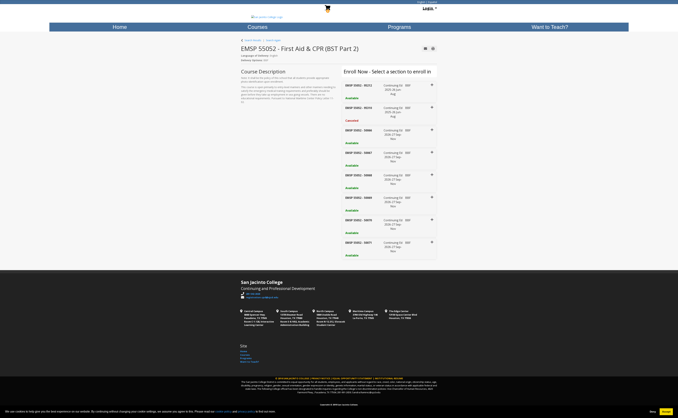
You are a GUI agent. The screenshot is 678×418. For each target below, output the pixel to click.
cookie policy (223, 411)
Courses (257, 27)
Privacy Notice (320, 378)
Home (120, 27)
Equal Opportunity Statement (352, 378)
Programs (399, 27)
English (421, 2)
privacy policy (246, 411)
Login (428, 8)
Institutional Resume (389, 378)
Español (432, 2)
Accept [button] (666, 411)
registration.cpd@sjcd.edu (262, 297)
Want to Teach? (550, 27)
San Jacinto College (296, 378)
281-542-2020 (253, 293)
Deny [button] (653, 411)
